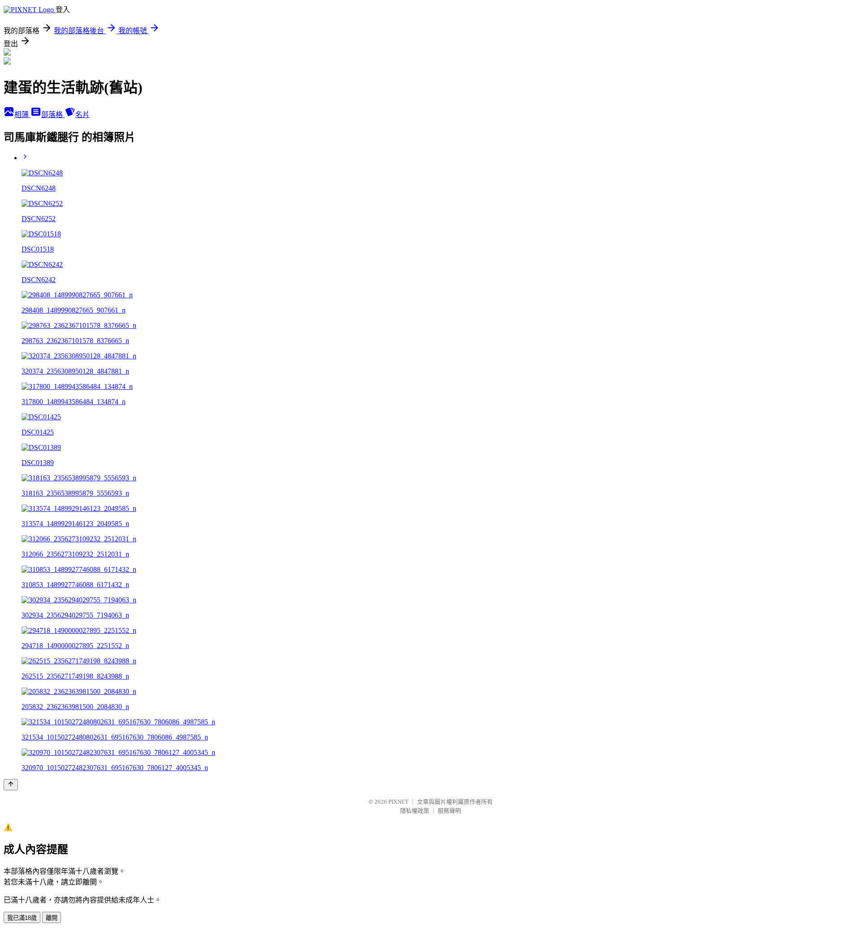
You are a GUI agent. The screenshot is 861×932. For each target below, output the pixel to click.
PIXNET (398, 801)
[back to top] (11, 784)
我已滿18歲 (22, 918)
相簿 (22, 114)
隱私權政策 (414, 810)
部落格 (53, 114)
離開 (51, 918)
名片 (82, 114)
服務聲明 (449, 810)
